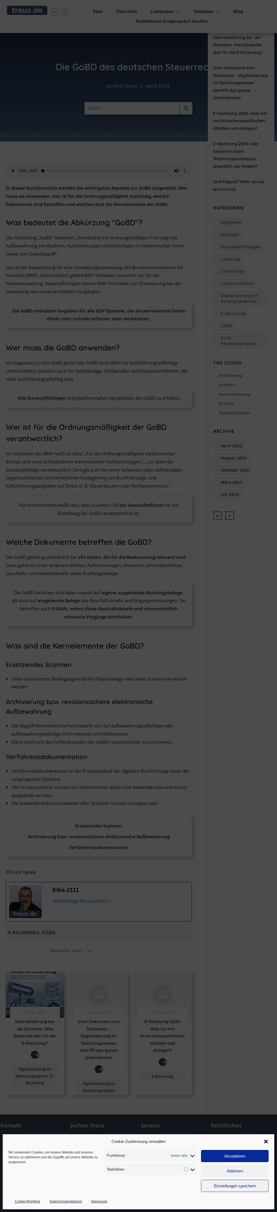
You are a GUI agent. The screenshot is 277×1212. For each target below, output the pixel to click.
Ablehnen (235, 1171)
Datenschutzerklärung (66, 1201)
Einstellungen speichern (235, 1186)
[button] (266, 1141)
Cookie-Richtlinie (27, 1201)
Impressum (99, 1201)
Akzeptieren (234, 1156)
